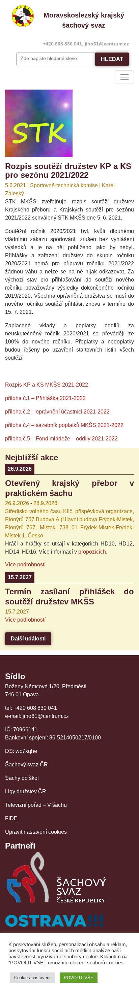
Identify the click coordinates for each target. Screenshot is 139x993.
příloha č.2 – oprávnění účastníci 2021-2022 (57, 412)
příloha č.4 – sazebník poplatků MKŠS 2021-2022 (64, 425)
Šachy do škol (22, 778)
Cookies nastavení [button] (32, 977)
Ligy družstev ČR (25, 791)
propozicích (92, 552)
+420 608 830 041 (62, 43)
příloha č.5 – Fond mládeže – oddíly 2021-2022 (61, 438)
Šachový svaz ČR (26, 764)
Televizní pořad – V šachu (36, 805)
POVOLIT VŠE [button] (78, 977)
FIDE (11, 818)
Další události (28, 638)
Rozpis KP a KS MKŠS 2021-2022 (46, 385)
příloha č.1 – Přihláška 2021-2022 (45, 398)
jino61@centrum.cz (107, 43)
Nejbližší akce (31, 457)
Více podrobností (25, 564)
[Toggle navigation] (124, 77)
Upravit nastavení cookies (36, 832)
